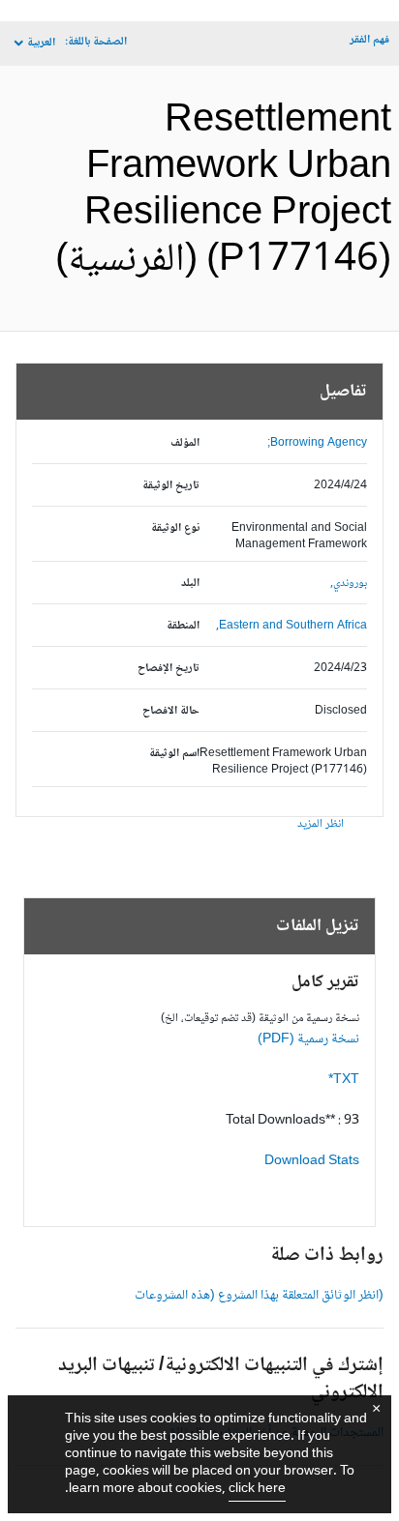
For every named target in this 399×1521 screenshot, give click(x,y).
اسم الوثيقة (174, 754)
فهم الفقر (369, 40)
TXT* (343, 1080)
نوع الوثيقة (175, 528)
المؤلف (185, 443)
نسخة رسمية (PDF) (308, 1039)
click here (257, 1489)
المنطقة (183, 626)
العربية (41, 43)
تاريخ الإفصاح (169, 668)
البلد (190, 583)
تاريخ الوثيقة (171, 486)
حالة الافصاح (171, 711)
